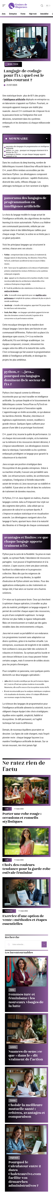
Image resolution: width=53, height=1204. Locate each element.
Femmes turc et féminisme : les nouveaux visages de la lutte (26, 1000)
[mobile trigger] (4, 5)
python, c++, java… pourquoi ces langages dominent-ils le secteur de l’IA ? (27, 151)
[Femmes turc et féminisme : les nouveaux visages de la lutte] (26, 972)
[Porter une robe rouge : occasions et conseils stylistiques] (26, 790)
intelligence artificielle (14, 99)
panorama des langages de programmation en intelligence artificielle (27, 147)
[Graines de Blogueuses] (18, 5)
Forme (13, 1100)
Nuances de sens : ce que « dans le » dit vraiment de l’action (26, 1055)
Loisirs (13, 1047)
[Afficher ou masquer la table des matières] (38, 138)
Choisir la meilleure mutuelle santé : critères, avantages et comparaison (27, 1110)
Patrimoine (8, 911)
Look (6, 809)
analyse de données (11, 291)
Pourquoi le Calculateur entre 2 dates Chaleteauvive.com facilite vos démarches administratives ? (25, 1174)
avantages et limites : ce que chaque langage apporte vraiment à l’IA (26, 155)
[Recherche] (42, 6)
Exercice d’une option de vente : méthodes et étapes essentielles (24, 919)
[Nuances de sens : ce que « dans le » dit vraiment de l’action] (26, 1029)
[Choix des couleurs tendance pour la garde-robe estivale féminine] (26, 841)
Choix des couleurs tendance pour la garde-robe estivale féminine (26, 868)
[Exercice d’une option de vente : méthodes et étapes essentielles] (26, 892)
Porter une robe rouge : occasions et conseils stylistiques (21, 817)
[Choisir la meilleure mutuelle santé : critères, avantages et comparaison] (26, 1082)
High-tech (13, 64)
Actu (12, 990)
